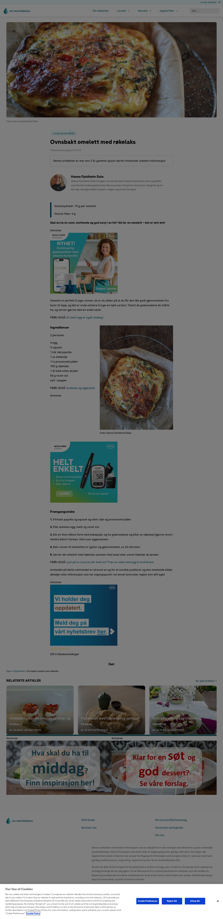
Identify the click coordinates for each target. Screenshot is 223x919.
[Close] (217, 901)
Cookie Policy (33, 913)
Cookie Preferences (147, 900)
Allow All (195, 900)
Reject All (172, 900)
